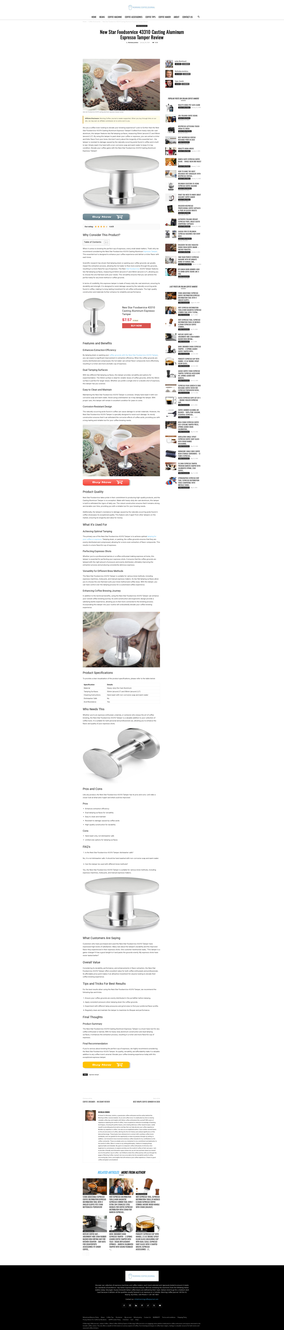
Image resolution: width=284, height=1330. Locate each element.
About (176, 17)
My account (128, 1317)
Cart (132, 1320)
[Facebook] (138, 51)
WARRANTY (156, 1317)
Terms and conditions (168, 1317)
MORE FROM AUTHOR (133, 1172)
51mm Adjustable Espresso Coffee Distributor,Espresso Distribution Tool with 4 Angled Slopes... (189, 296)
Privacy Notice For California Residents (94, 1320)
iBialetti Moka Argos (186, 148)
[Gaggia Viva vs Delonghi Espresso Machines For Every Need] (170, 234)
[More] (159, 51)
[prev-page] (84, 1254)
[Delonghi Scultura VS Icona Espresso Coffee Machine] (170, 186)
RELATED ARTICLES (108, 1172)
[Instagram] (130, 1305)
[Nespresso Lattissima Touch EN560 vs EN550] (170, 129)
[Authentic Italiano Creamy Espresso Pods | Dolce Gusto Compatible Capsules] (170, 222)
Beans (102, 17)
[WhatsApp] (154, 51)
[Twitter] (143, 51)
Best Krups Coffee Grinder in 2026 (146, 1101)
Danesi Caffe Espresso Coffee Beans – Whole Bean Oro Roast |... (189, 161)
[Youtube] (160, 1305)
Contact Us (187, 17)
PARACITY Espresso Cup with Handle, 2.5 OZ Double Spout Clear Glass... (188, 361)
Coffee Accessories (133, 17)
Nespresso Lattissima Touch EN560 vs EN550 (188, 127)
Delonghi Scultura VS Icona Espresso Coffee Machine (188, 184)
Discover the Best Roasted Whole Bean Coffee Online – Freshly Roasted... (188, 247)
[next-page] (87, 1254)
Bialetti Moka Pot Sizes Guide (189, 105)
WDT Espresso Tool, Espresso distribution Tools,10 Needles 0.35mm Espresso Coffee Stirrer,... (189, 323)
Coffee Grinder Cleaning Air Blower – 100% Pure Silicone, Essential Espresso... (189, 412)
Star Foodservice (132, 269)
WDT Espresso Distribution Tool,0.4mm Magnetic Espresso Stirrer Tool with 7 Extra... (189, 310)
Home (94, 17)
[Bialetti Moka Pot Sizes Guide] (170, 108)
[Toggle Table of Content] (104, 242)
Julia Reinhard (180, 61)
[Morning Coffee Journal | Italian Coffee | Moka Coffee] (142, 7)
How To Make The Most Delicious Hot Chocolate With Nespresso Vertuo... (189, 173)
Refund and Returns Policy (91, 1317)
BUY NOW (136, 325)
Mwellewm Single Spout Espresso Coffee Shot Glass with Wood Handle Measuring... (188, 440)
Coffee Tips (150, 17)
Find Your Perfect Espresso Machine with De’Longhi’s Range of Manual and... (188, 259)
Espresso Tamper (150, 251)
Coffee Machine (115, 17)
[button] (198, 17)
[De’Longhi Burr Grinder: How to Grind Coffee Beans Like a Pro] (170, 272)
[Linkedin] (136, 1305)
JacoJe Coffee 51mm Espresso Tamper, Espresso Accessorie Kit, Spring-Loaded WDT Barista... (189, 374)
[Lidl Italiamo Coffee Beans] (170, 118)
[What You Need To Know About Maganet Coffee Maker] (170, 197)
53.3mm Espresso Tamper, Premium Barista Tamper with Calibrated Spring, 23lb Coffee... (189, 467)
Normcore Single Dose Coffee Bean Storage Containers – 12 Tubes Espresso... (189, 453)
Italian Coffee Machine (185, 131)
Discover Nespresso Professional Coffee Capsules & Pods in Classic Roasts (189, 208)
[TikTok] (148, 1305)
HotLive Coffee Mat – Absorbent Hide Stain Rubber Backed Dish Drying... (189, 336)
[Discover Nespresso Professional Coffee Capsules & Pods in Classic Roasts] (170, 208)
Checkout (125, 1320)
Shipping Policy (182, 1317)
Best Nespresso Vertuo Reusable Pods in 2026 (187, 138)
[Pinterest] (148, 51)
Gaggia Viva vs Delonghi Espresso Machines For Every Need (189, 233)
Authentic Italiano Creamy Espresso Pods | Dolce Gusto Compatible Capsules (189, 221)
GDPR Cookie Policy (115, 1320)
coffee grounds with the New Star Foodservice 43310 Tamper (133, 355)
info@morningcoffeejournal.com (146, 1299)
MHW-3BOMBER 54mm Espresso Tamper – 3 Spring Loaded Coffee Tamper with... (189, 349)
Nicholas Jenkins (133, 42)
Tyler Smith (179, 81)
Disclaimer (119, 1317)
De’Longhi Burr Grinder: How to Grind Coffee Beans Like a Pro (189, 271)
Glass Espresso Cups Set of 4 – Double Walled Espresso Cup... (189, 400)
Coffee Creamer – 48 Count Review (96, 1101)
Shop (136, 1320)
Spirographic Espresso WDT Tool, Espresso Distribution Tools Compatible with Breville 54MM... (188, 481)
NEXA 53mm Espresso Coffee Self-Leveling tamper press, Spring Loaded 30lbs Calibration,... (188, 425)
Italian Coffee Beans (184, 118)
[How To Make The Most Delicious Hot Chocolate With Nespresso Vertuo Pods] (170, 174)
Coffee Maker (165, 17)
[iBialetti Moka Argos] (170, 151)
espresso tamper (94, 1074)
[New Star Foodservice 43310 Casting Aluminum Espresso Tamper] (121, 183)
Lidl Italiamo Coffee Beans (187, 115)
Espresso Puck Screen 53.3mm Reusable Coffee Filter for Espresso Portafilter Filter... (189, 388)
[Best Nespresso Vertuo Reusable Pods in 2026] (170, 140)
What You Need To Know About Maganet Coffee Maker (189, 195)
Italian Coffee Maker (184, 107)
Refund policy (138, 1317)
